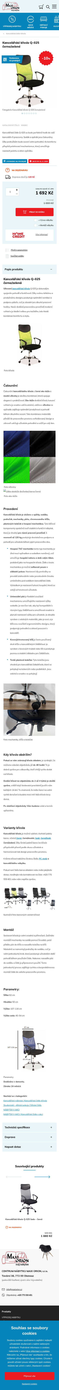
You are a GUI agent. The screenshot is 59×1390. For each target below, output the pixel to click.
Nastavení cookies (29, 1384)
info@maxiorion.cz (14, 1289)
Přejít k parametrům (19, 250)
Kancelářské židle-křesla (16, 34)
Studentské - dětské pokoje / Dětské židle (22, 1105)
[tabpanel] (29, 83)
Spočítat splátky (17, 256)
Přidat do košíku (36, 212)
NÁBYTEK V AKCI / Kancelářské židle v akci (23, 1114)
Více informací (42, 234)
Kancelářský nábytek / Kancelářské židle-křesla (25, 1100)
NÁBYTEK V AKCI (11, 1110)
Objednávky (19, 1295)
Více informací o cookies (37, 1351)
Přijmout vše (29, 1376)
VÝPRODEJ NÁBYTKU (11, 1317)
